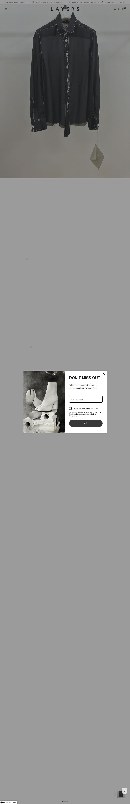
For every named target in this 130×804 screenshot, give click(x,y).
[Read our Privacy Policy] (101, 412)
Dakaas (14, 802)
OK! (85, 423)
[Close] (104, 374)
